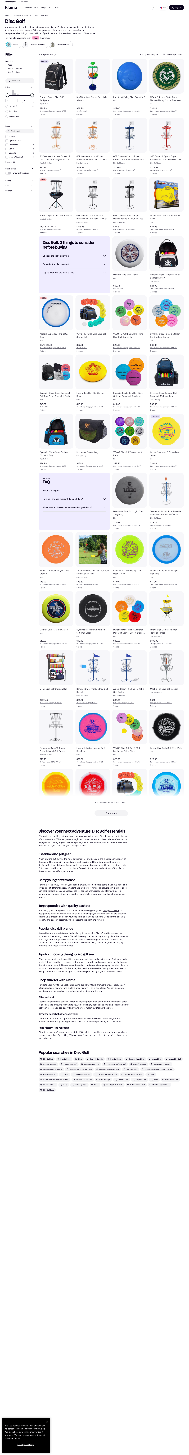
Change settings (25, 1444)
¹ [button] (53, 111)
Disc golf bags (94, 884)
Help (57, 7)
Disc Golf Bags (13, 72)
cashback (43, 991)
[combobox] (149, 54)
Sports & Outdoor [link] (31, 15)
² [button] (50, 170)
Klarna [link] (7, 15)
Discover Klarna (31, 7)
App (50, 7)
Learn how (45, 38)
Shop (43, 7)
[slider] (7, 95)
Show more (89, 33)
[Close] (47, 1422)
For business (23, 2)
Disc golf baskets (111, 910)
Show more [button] (111, 813)
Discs (9, 65)
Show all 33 (10, 162)
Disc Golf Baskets (14, 68)
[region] (26, 1435)
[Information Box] (54, 54)
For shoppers (10, 2)
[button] (163, 7)
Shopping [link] (17, 15)
